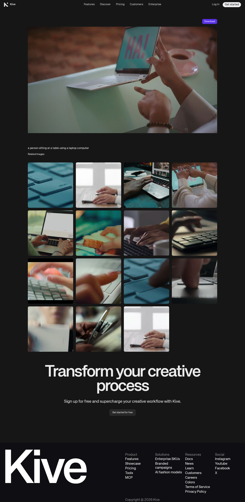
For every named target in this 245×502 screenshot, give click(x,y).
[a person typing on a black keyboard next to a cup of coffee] (194, 233)
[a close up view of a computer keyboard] (50, 185)
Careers (191, 478)
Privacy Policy (195, 492)
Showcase (133, 464)
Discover (105, 4)
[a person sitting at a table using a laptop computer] (194, 185)
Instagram (222, 459)
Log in (215, 4)
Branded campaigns (163, 466)
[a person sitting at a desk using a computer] (98, 185)
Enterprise (154, 4)
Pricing (120, 4)
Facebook (222, 468)
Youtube (221, 464)
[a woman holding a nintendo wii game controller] (50, 329)
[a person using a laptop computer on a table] (146, 185)
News (189, 464)
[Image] (50, 233)
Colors (190, 482)
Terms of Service (197, 487)
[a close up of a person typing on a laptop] (146, 233)
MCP (129, 478)
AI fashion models (168, 472)
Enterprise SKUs (167, 459)
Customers (136, 4)
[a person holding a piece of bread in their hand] (98, 233)
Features (89, 4)
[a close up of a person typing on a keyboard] (50, 281)
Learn (189, 468)
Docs (189, 459)
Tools (129, 473)
